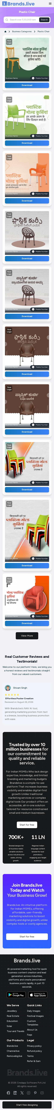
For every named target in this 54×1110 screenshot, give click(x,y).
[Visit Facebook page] (10, 1093)
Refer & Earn (33, 1061)
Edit (20, 58)
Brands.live (27, 960)
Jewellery (12, 1010)
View (32, 58)
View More (27, 635)
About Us (32, 1029)
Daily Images (33, 1010)
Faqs (29, 1034)
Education (12, 1021)
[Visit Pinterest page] (37, 1093)
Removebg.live (14, 1056)
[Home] (18, 3)
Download (27, 85)
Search (44, 19)
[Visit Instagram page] (30, 1093)
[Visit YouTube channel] (43, 1093)
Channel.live (13, 1051)
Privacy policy (34, 1045)
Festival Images (35, 1016)
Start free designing (27, 1104)
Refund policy (34, 1051)
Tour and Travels (15, 1031)
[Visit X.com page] (23, 1093)
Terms (30, 1056)
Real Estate (13, 1016)
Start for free (27, 824)
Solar (9, 1026)
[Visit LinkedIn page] (17, 1093)
